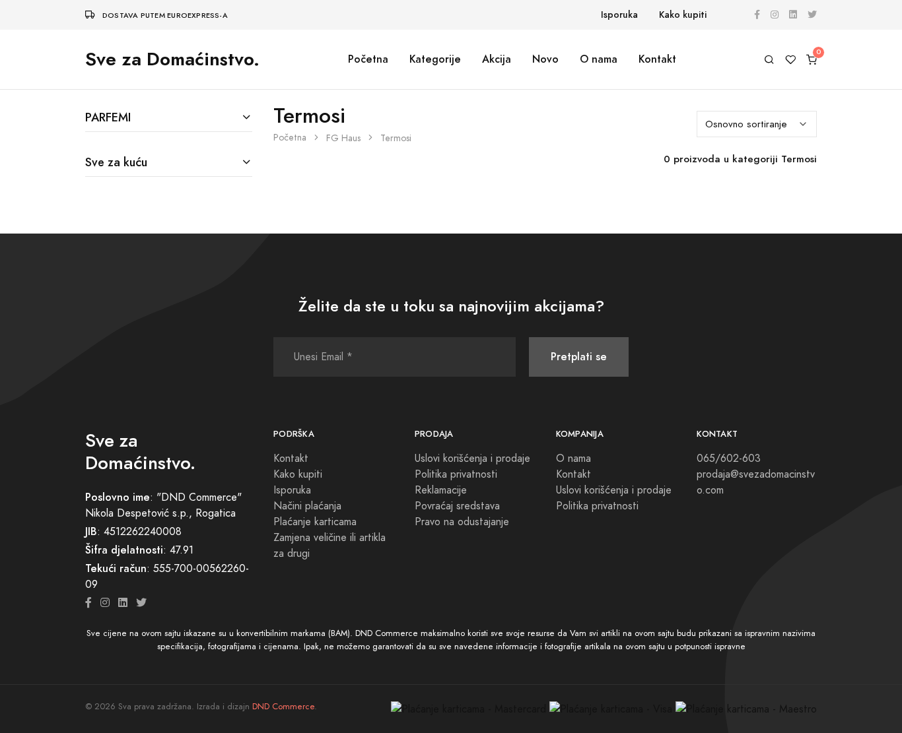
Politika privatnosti (456, 474)
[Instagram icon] (105, 603)
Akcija (496, 59)
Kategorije (435, 59)
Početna (368, 59)
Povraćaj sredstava (457, 506)
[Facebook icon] (88, 603)
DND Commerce (283, 707)
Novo (545, 59)
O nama (598, 59)
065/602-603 (729, 458)
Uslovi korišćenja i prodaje (472, 458)
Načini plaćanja (307, 506)
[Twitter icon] (141, 603)
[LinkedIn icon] (122, 603)
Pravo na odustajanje (462, 522)
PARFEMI (108, 117)
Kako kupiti (683, 15)
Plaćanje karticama (315, 522)
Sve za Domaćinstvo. (172, 59)
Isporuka (619, 15)
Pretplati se (579, 356)
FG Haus (343, 138)
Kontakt (657, 59)
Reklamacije (441, 490)
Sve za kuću (116, 162)
